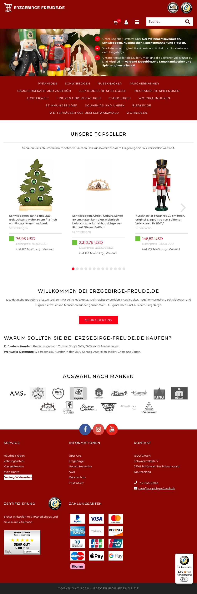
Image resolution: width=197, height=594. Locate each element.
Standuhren (120, 98)
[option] (35, 207)
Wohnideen (137, 112)
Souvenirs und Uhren (105, 105)
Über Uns (75, 455)
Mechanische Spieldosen (157, 91)
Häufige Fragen (14, 455)
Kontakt (142, 443)
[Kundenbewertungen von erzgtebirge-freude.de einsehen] (22, 543)
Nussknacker (110, 83)
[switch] (184, 579)
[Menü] (191, 556)
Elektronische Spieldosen (103, 91)
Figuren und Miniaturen (79, 98)
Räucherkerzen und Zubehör (44, 91)
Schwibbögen (77, 83)
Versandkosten (14, 466)
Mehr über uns (98, 320)
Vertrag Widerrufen (18, 477)
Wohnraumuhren (154, 98)
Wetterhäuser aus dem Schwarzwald (84, 112)
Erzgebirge (76, 461)
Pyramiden (47, 83)
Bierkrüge (141, 105)
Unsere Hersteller (80, 466)
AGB (72, 472)
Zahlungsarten (13, 461)
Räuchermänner (144, 83)
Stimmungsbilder (61, 105)
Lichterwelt (38, 98)
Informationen (84, 443)
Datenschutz (77, 477)
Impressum (76, 482)
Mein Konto (11, 472)
